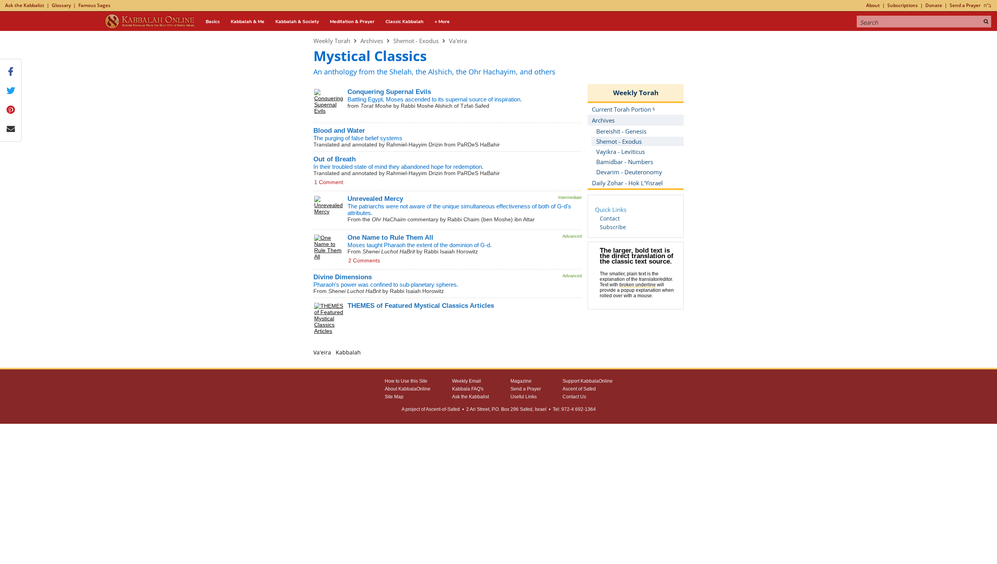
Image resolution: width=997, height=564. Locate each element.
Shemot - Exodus (416, 41)
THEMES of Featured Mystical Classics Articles (420, 305)
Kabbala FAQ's (467, 389)
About (873, 5)
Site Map (394, 397)
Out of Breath (334, 159)
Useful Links (523, 397)
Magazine (521, 381)
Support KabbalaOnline (588, 381)
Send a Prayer (965, 5)
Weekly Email (466, 381)
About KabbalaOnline (408, 389)
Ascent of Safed (579, 389)
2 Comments (364, 260)
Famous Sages (94, 5)
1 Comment (328, 182)
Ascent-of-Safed (443, 409)
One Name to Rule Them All (390, 237)
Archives (371, 41)
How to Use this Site (406, 381)
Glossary (61, 5)
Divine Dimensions (342, 277)
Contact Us (574, 397)
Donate (933, 5)
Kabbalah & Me (247, 21)
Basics (213, 21)
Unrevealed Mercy (375, 198)
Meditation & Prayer (352, 21)
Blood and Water (339, 130)
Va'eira (458, 41)
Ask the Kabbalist (24, 5)
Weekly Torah (331, 41)
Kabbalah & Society (297, 21)
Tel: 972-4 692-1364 (574, 409)
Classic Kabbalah (404, 21)
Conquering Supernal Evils (389, 92)
